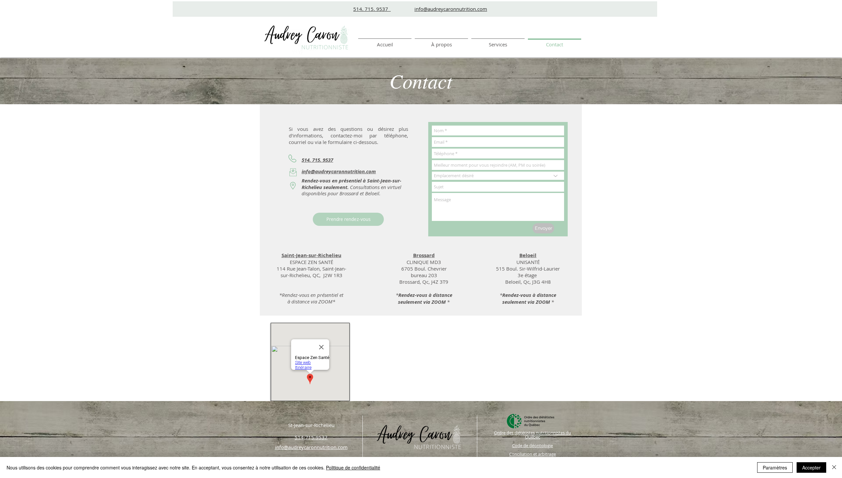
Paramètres (775, 467)
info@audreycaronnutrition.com (450, 9)
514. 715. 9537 (372, 9)
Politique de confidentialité (353, 467)
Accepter (811, 467)
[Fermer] (834, 467)
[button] (498, 41)
